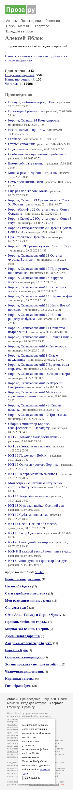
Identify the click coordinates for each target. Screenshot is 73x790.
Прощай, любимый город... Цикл (32, 102)
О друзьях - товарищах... (24, 657)
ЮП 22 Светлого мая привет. (29, 446)
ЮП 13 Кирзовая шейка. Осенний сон (36, 505)
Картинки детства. (19, 678)
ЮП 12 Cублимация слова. (28, 515)
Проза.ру (28, 707)
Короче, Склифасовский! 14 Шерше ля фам (40, 296)
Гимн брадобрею (18, 686)
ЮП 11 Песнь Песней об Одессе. (32, 524)
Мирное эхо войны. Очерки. (27, 629)
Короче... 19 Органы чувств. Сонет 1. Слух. (40, 246)
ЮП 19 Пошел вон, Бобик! (27, 455)
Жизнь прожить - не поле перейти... (33, 664)
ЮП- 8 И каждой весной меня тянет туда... (39, 551)
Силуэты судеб (16, 607)
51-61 (39, 572)
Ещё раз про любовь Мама (28, 191)
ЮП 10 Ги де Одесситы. (25, 533)
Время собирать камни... (26, 163)
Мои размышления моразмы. (28, 600)
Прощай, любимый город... (26, 622)
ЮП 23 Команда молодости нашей (33, 437)
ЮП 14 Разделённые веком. (28, 496)
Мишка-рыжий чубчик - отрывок (32, 173)
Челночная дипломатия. (24, 671)
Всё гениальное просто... (26, 130)
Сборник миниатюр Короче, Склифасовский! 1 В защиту (29, 426)
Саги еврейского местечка (26, 593)
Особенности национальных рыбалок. (36, 154)
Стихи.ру (13, 707)
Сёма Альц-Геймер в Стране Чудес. (33, 615)
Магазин (24, 26)
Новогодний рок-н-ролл (26, 111)
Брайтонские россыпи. (23, 579)
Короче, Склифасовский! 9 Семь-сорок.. (38, 346)
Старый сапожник (21, 144)
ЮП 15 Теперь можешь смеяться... (33, 474)
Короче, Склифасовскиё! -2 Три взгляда (37, 415)
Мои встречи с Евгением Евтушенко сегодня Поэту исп (35, 485)
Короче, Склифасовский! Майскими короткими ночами (34, 394)
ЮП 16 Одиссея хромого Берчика (33, 464)
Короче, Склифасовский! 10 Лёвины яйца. (39, 337)
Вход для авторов (19, 31)
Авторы (12, 21)
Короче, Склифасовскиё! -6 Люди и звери (39, 374)
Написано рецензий (19, 79)
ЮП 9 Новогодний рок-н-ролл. (31, 542)
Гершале (14, 139)
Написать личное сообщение (26, 56)
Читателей (12, 84)
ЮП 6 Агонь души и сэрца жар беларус (37, 561)
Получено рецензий (19, 75)
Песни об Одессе (18, 586)
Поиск (10, 26)
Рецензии (52, 21)
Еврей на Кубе (16, 650)
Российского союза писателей (44, 784)
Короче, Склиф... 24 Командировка (34, 120)
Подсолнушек (18, 149)
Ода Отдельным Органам (26, 237)
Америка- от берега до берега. (28, 643)
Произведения (31, 21)
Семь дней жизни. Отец (25, 182)
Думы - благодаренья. (22, 636)
